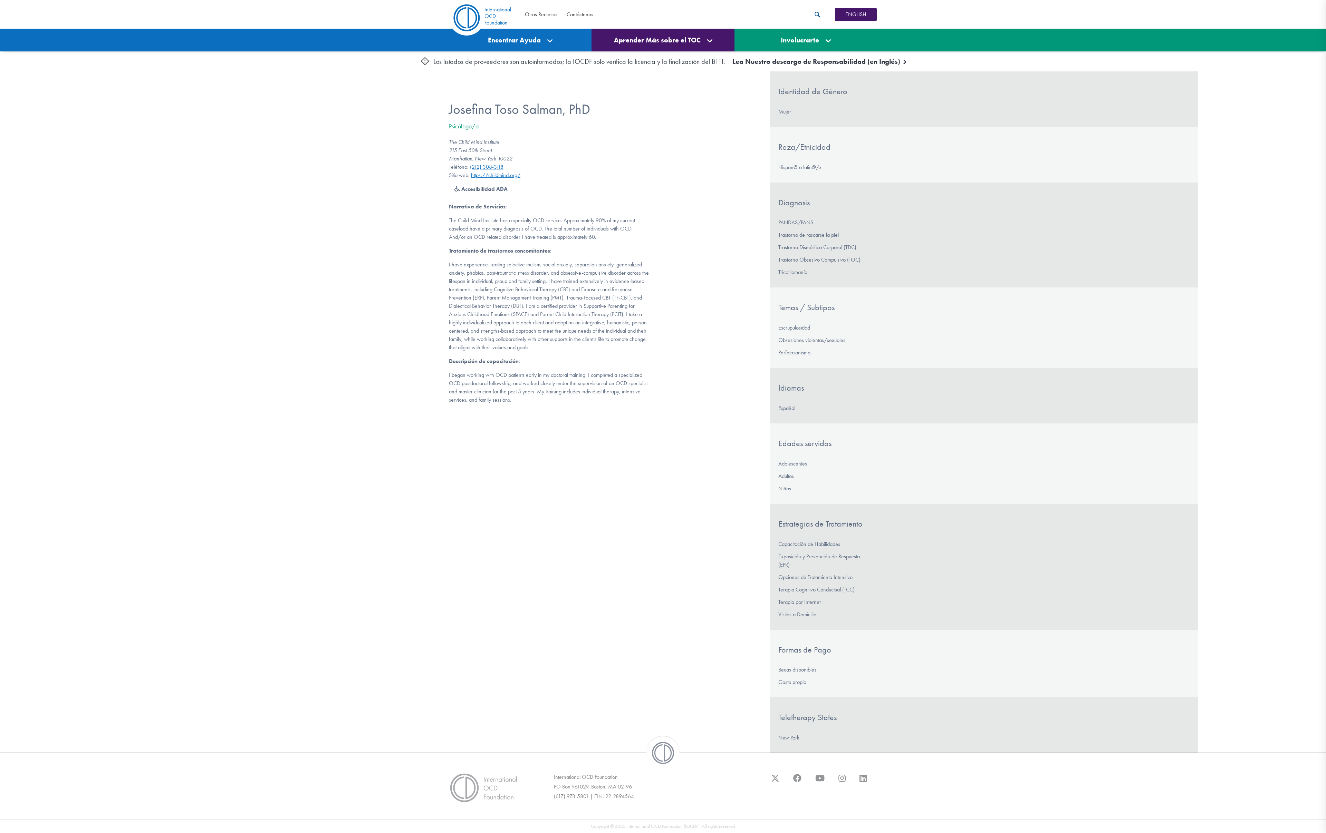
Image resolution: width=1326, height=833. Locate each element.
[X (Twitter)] (775, 781)
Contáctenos (580, 14)
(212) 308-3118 (486, 167)
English (855, 14)
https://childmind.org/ (495, 175)
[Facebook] (797, 781)
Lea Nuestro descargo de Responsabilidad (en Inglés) (817, 61)
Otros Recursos (541, 14)
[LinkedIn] (863, 781)
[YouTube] (820, 781)
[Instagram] (842, 781)
